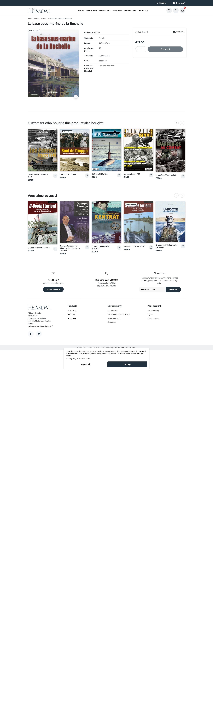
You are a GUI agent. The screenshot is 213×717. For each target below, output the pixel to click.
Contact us (112, 322)
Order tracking (153, 311)
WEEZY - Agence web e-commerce (125, 347)
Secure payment (114, 318)
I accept (127, 364)
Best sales (71, 314)
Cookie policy (71, 359)
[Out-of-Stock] (74, 150)
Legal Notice (112, 311)
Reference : (89, 32)
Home (30, 18)
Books (36, 18)
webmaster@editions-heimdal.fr (40, 326)
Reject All (85, 364)
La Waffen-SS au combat (166, 175)
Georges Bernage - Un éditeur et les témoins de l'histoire (70, 248)
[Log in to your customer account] (176, 10)
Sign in (150, 314)
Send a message (53, 289)
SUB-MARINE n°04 (99, 174)
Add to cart (165, 49)
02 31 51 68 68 (111, 280)
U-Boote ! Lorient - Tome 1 (134, 246)
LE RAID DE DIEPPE (68, 174)
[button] (169, 10)
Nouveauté (72, 318)
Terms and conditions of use (118, 314)
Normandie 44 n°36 (132, 174)
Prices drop (72, 311)
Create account (153, 318)
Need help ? (180, 3)
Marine (43, 18)
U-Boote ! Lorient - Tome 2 (38, 248)
